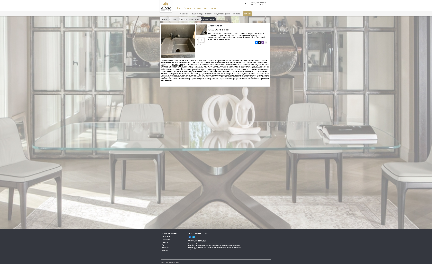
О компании (184, 14)
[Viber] (262, 42)
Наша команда (197, 14)
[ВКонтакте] (256, 42)
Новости (208, 14)
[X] (259, 42)
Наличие (247, 14)
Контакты (236, 14)
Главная (164, 19)
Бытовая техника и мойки (190, 19)
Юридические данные (222, 14)
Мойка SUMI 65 (208, 19)
